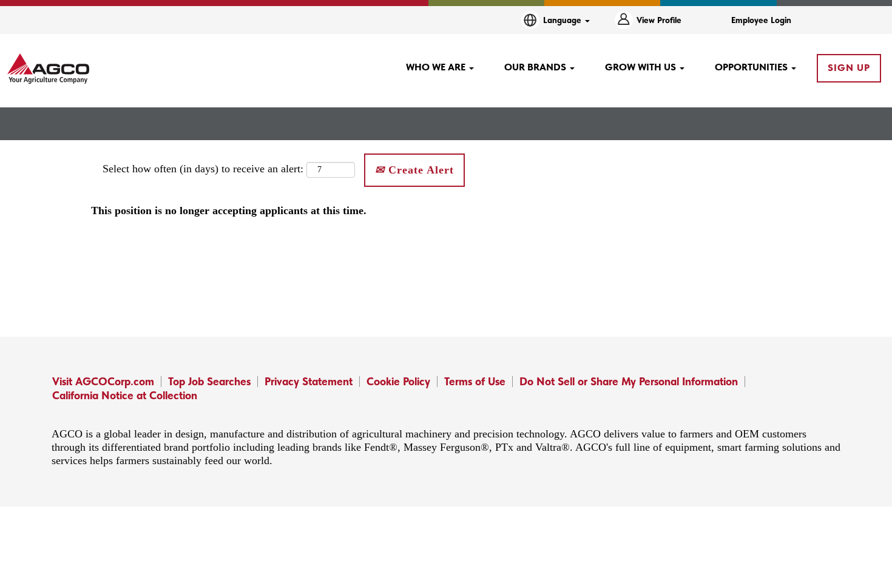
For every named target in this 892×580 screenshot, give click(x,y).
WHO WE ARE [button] (437, 67)
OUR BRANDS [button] (536, 67)
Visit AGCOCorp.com (103, 381)
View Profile (659, 20)
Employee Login (761, 20)
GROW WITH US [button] (641, 67)
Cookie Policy (398, 381)
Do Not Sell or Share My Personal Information (628, 381)
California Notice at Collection (124, 395)
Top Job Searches (209, 381)
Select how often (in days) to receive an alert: (203, 169)
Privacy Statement (309, 381)
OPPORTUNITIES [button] (752, 67)
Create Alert (419, 170)
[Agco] (48, 68)
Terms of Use (474, 381)
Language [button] (563, 20)
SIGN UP (849, 67)
